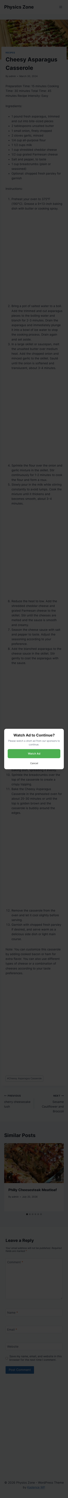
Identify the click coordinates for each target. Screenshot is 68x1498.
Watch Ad (34, 753)
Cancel (34, 763)
